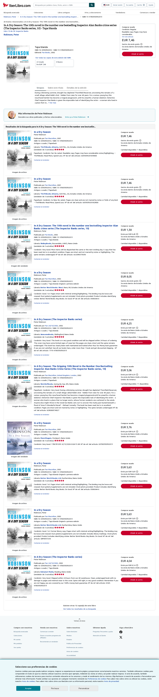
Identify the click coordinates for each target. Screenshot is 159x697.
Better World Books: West (51, 287)
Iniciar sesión (117, 5)
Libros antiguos (64, 12)
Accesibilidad (71, 655)
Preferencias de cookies (97, 679)
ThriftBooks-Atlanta (49, 147)
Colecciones (38, 12)
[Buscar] (92, 5)
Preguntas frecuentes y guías (103, 631)
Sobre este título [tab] (55, 87)
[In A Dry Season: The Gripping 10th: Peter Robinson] (19, 404)
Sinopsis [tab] (40, 87)
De (41, 63)
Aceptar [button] (28, 688)
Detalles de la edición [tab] (76, 87)
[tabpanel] (76, 97)
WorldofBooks (46, 384)
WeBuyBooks (45, 243)
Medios (69, 635)
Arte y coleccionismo (93, 12)
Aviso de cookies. (28, 681)
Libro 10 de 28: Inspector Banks (16, 31)
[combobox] (61, 5)
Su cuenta (129, 5)
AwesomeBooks (47, 334)
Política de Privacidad (74, 643)
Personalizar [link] (84, 688)
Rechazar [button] (55, 688)
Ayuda (151, 5)
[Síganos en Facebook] (120, 632)
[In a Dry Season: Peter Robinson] (19, 170)
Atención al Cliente (99, 635)
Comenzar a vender (147, 12)
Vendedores (120, 12)
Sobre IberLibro (72, 631)
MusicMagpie (45, 438)
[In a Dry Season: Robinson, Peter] (19, 310)
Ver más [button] (53, 103)
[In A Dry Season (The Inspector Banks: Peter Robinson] (19, 357)
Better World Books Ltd (50, 478)
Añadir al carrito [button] (137, 54)
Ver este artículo (127, 37)
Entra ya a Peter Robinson (75, 117)
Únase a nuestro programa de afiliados (50, 637)
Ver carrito (17, 647)
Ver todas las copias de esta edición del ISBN (53, 58)
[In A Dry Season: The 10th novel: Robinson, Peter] (19, 263)
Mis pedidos (18, 643)
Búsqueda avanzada (11, 12)
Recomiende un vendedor (49, 642)
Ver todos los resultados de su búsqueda (79, 609)
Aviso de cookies (72, 651)
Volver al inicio (79, 621)
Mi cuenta (17, 639)
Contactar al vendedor (41, 160)
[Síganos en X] (120, 637)
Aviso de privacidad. (111, 681)
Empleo (69, 639)
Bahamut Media (47, 572)
